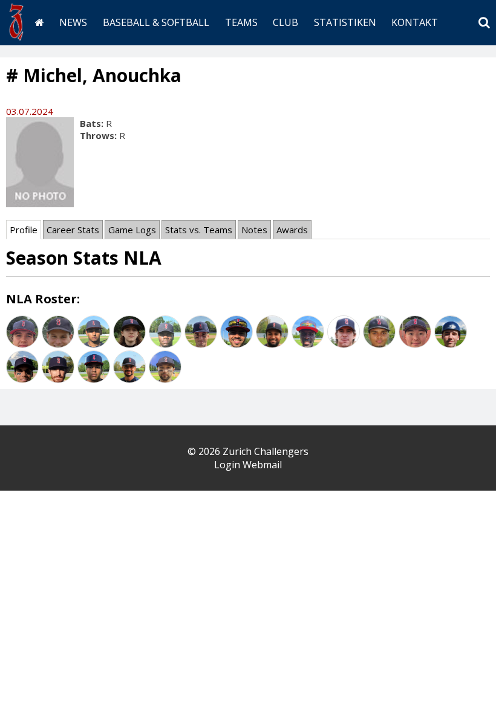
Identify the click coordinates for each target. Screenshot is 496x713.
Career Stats (73, 230)
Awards (292, 230)
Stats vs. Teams (198, 230)
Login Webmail (248, 464)
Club (285, 22)
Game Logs (132, 230)
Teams (241, 22)
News (73, 22)
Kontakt (414, 22)
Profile (24, 230)
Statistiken (345, 22)
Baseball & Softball (156, 22)
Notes (254, 230)
